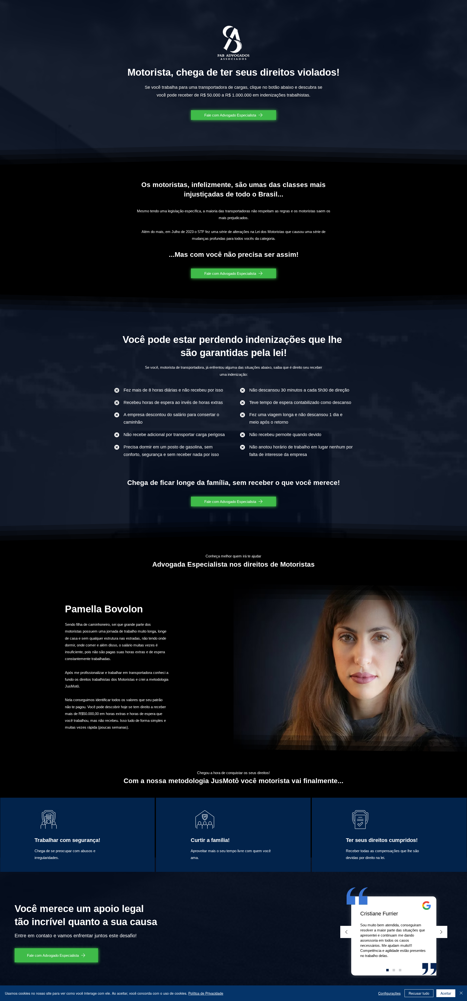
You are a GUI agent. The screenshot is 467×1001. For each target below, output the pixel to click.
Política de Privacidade (205, 993)
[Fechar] (461, 993)
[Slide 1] (387, 970)
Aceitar (445, 993)
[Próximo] (441, 932)
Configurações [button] (389, 993)
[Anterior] (346, 932)
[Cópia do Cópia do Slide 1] (400, 970)
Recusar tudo (419, 993)
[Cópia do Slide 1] (394, 970)
